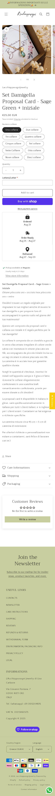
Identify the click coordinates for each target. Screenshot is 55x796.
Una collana (12, 130)
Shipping (17, 119)
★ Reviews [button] (52, 401)
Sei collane (35, 143)
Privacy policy (39, 780)
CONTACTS (11, 598)
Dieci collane (34, 157)
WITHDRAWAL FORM (17, 639)
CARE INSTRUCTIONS (17, 612)
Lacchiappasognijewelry (26, 776)
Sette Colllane (13, 150)
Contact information (29, 789)
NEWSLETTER (13, 605)
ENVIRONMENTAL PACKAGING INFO (24, 646)
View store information (17, 276)
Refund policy (24, 780)
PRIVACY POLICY (14, 653)
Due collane (32, 130)
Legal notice (45, 785)
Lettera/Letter (10, 177)
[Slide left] (20, 79)
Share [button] (8, 456)
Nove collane (12, 157)
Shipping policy (31, 785)
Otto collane (34, 150)
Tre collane (11, 137)
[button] (6, 14)
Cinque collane (13, 143)
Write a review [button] (27, 519)
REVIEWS (11, 625)
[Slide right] (34, 79)
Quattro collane (33, 137)
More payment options (27, 209)
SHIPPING (11, 619)
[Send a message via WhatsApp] (49, 790)
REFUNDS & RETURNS (17, 632)
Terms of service (15, 785)
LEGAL (9, 660)
